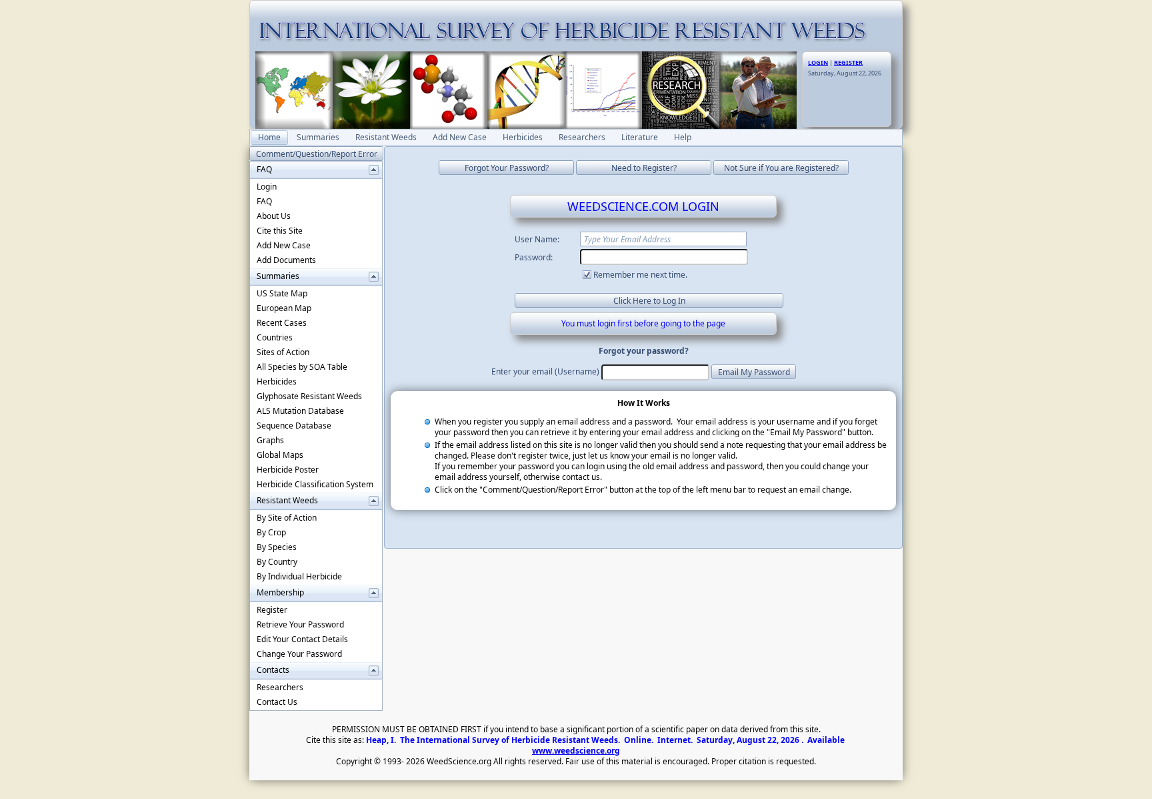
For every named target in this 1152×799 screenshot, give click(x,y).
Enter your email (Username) (545, 371)
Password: (534, 257)
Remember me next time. (640, 274)
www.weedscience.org (576, 750)
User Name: (537, 239)
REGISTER (848, 62)
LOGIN (818, 62)
